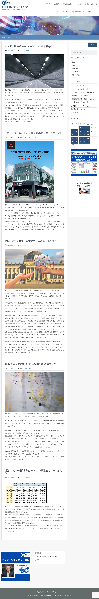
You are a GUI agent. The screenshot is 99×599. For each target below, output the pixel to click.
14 (76, 134)
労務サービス (89, 4)
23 (84, 138)
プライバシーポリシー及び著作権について (71, 12)
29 (80, 142)
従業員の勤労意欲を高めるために (83, 99)
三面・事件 (76, 81)
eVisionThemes (66, 595)
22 (80, 138)
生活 (73, 78)
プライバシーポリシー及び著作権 (46, 556)
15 (80, 134)
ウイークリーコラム (77, 85)
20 (73, 138)
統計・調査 (28, 368)
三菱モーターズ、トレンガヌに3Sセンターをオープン (33, 132)
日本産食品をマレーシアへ (79, 109)
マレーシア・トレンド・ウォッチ (83, 92)
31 (88, 142)
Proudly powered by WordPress (37, 595)
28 (76, 142)
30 (84, 142)
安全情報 (27, 477)
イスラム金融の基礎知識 (80, 89)
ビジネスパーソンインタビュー (81, 106)
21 (76, 138)
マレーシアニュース (30, 137)
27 (73, 142)
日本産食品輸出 (67, 4)
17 (88, 134)
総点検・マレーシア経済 (80, 95)
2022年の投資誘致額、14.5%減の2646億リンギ (30, 363)
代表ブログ (74, 112)
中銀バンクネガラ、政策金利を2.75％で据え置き (31, 240)
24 (88, 138)
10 (88, 131)
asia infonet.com (15, 7)
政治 (73, 62)
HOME (48, 4)
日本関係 (27, 51)
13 (73, 134)
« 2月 (72, 144)
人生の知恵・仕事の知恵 (80, 102)
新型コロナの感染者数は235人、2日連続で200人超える (33, 472)
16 (84, 134)
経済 (26, 245)
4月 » (77, 144)
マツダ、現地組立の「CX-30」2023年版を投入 (30, 46)
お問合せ (91, 12)
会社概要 (56, 4)
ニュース (79, 4)
